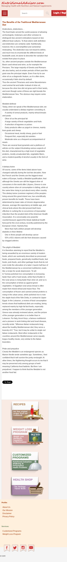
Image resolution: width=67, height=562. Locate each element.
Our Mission (7, 510)
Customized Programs (11, 531)
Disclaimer (7, 513)
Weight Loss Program (11, 534)
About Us (6, 507)
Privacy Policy (8, 516)
